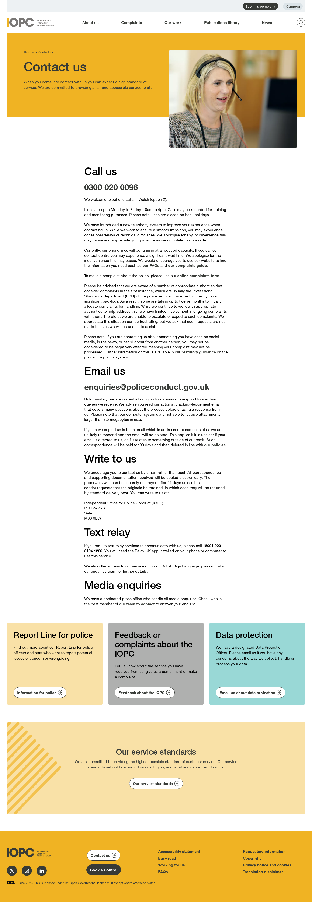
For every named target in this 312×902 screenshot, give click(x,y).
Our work (172, 22)
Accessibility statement (179, 851)
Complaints (131, 22)
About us (90, 22)
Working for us (171, 865)
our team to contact (137, 603)
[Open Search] (302, 22)
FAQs (163, 871)
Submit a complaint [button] (260, 6)
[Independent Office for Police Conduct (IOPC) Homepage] (28, 852)
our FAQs (150, 265)
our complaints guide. (188, 265)
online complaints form (198, 275)
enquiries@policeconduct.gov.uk (146, 387)
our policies (214, 444)
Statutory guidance (199, 352)
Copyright (252, 858)
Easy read (167, 858)
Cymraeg (293, 6)
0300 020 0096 (111, 187)
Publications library (221, 22)
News (267, 22)
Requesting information (264, 851)
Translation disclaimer (263, 871)
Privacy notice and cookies (267, 865)
